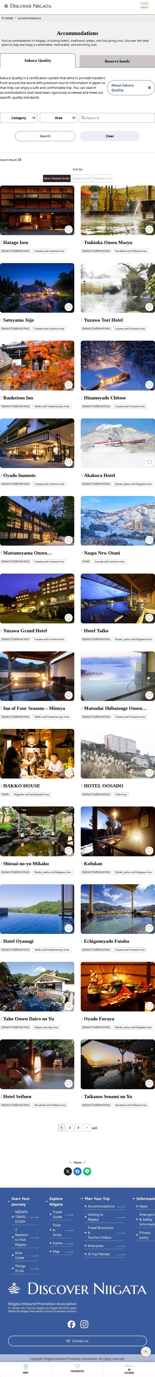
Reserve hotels (117, 61)
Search (45, 136)
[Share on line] (87, 1171)
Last (94, 1128)
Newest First (81, 178)
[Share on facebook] (77, 1171)
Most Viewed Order (57, 178)
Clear (110, 136)
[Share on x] (68, 1171)
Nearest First (102, 178)
